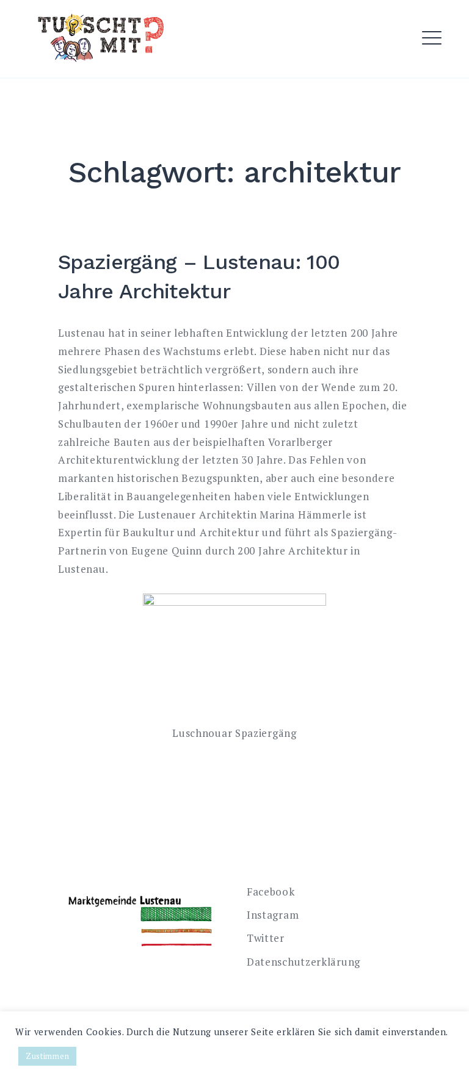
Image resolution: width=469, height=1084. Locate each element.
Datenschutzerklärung (303, 962)
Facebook (271, 892)
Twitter (266, 938)
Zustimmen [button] (47, 1055)
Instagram (273, 915)
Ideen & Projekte (190, 66)
